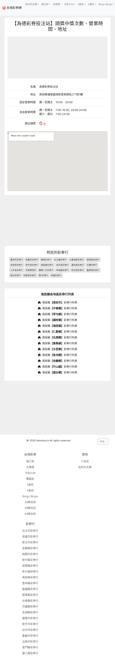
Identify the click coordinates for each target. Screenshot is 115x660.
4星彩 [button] (91, 4)
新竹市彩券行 (30, 624)
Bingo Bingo (30, 496)
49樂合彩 (30, 513)
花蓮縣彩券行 (30, 606)
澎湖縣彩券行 (30, 612)
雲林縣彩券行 (30, 583)
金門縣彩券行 (30, 647)
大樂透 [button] (56, 4)
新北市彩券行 (30, 542)
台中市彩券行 (30, 629)
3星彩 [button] (81, 4)
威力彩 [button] (45, 4)
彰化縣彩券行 (30, 571)
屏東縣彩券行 (30, 594)
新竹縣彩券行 (30, 559)
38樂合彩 (30, 502)
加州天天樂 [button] (31, 4)
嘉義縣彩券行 (30, 589)
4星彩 (30, 490)
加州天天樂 (85, 467)
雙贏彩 (30, 478)
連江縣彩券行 (30, 653)
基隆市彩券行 (30, 618)
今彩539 (30, 473)
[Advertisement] (57, 57)
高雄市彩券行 (30, 536)
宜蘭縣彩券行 (30, 548)
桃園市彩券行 (30, 554)
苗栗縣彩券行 (30, 565)
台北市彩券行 (30, 530)
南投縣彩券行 (30, 577)
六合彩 (85, 461)
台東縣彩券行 (30, 600)
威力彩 (30, 461)
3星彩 (30, 484)
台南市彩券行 (30, 641)
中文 (102, 441)
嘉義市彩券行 (30, 635)
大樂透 (30, 467)
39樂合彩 (30, 508)
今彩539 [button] (68, 4)
